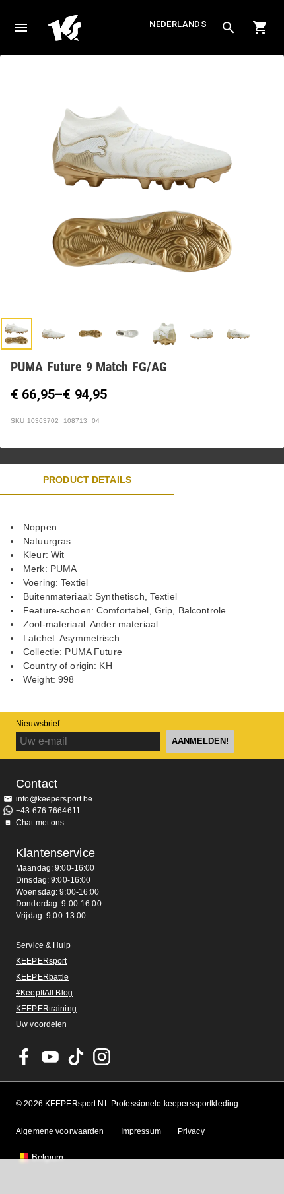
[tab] (16, 334)
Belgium (47, 1157)
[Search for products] (228, 28)
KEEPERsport (41, 961)
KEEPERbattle (42, 977)
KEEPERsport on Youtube (50, 1056)
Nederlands (178, 24)
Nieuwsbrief (37, 723)
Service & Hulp (43, 945)
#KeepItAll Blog (44, 992)
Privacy (191, 1131)
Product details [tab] (87, 479)
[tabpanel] (142, 603)
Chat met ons (40, 822)
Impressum (141, 1131)
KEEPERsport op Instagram (101, 1056)
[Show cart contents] (260, 28)
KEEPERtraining (46, 1008)
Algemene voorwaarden (60, 1131)
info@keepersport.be (54, 798)
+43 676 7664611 (48, 810)
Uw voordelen (41, 1024)
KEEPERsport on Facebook (24, 1056)
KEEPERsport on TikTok (76, 1056)
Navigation (21, 28)
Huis (97, 28)
